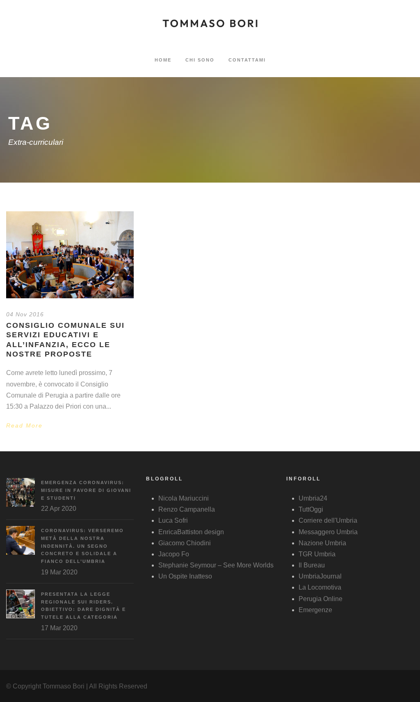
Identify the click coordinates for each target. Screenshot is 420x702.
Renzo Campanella (186, 509)
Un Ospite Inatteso (185, 576)
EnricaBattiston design (191, 531)
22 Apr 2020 (58, 508)
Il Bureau (312, 565)
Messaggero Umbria (328, 531)
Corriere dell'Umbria (328, 520)
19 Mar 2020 (59, 572)
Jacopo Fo (173, 554)
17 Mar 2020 (59, 627)
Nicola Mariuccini (183, 498)
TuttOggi (311, 509)
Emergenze (315, 609)
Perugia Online (320, 598)
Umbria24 (313, 498)
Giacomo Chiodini (184, 543)
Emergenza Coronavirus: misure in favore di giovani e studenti (86, 490)
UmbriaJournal (320, 576)
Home (163, 59)
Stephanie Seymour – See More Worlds (216, 565)
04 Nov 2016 (25, 314)
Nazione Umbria (322, 543)
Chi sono (200, 59)
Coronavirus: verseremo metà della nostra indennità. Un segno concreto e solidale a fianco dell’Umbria (82, 546)
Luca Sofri (173, 520)
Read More (24, 425)
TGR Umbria (317, 554)
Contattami (247, 59)
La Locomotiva (320, 587)
